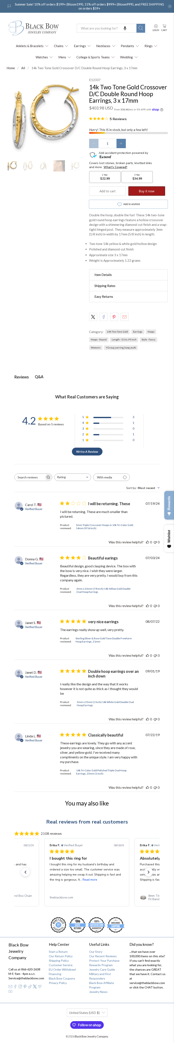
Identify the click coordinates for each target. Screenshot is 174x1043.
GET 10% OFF (87, 561)
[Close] (145, 477)
